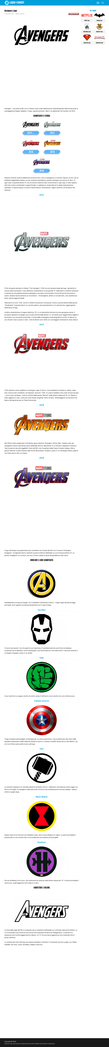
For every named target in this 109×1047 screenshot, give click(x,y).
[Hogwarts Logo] (99, 29)
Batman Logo (99, 20)
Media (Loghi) (20, 14)
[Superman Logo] (87, 40)
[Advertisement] (41, 66)
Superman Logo (87, 43)
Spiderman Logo (99, 43)
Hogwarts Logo (99, 31)
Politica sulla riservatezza (12, 1043)
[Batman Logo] (99, 18)
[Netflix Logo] (87, 18)
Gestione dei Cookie (28, 1043)
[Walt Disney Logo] (87, 29)
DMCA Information (41, 1043)
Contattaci (51, 1043)
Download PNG (73, 13)
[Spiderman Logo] (99, 40)
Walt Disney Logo (87, 31)
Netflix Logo (86, 20)
